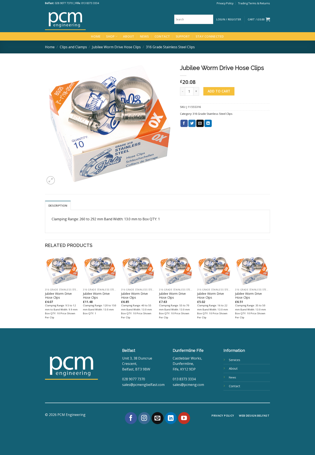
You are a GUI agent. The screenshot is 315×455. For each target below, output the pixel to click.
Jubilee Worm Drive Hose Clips (116, 47)
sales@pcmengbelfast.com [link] (143, 384)
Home (95, 36)
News (144, 36)
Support (183, 36)
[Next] (269, 290)
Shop (110, 36)
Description (57, 205)
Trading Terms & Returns (254, 3)
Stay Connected (210, 36)
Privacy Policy (225, 3)
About (128, 36)
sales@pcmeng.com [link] (188, 384)
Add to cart (219, 91)
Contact (162, 36)
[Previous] (45, 290)
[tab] (58, 205)
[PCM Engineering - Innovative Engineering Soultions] (77, 19)
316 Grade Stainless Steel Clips (170, 47)
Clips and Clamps (73, 47)
